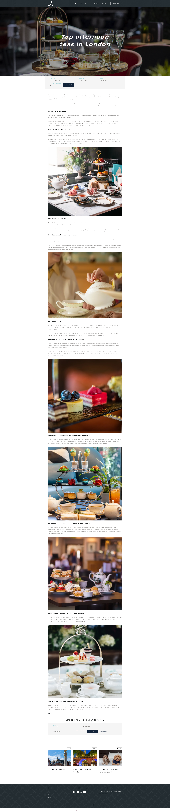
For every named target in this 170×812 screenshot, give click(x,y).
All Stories (50, 794)
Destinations (84, 3)
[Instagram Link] (74, 792)
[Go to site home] (75, 3)
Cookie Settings (99, 805)
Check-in (81, 78)
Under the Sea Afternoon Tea (111, 439)
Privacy (82, 805)
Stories (95, 3)
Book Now (68, 84)
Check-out (103, 78)
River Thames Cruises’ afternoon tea (59, 527)
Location (52, 78)
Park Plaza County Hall (54, 441)
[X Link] (81, 792)
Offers (104, 3)
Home (49, 791)
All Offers (50, 797)
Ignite (95, 810)
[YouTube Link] (84, 792)
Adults (52, 83)
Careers (90, 805)
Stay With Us (116, 3)
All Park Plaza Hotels (72, 805)
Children (58, 83)
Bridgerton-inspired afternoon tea (75, 617)
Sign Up (103, 795)
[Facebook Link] (78, 792)
